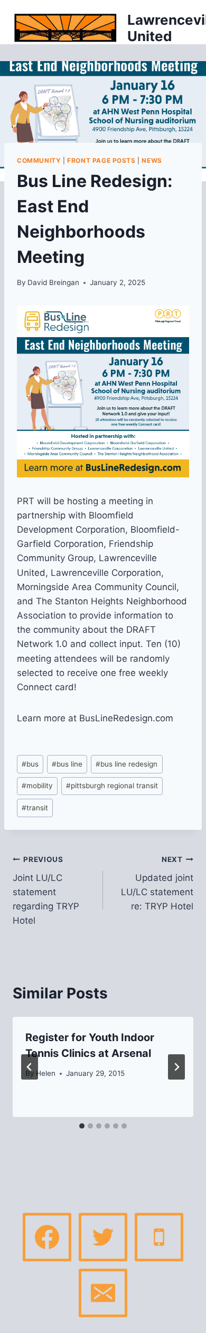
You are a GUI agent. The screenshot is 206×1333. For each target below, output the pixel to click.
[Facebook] (47, 1237)
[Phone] (159, 1237)
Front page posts (101, 160)
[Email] (103, 1293)
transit (35, 807)
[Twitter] (103, 1237)
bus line (67, 764)
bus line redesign (126, 764)
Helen (45, 1073)
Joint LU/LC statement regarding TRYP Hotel (46, 890)
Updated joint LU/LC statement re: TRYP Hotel (157, 883)
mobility (37, 785)
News (152, 160)
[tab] (82, 1126)
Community (39, 160)
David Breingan (53, 282)
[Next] (176, 1067)
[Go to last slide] (29, 1067)
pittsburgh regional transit (112, 785)
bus (30, 764)
